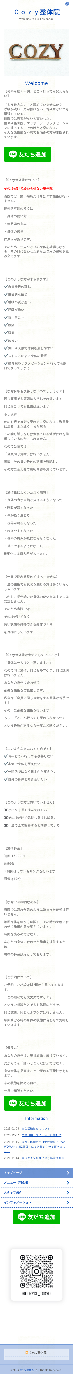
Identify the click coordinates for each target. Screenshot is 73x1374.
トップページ (13, 1172)
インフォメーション (17, 1202)
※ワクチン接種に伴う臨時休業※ (43, 1158)
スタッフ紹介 (13, 1192)
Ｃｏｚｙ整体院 (36, 12)
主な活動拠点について (36, 1128)
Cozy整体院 (27, 1370)
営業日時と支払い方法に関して (41, 1135)
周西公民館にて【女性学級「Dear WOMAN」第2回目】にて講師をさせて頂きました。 (34, 1146)
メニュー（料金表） (17, 1182)
